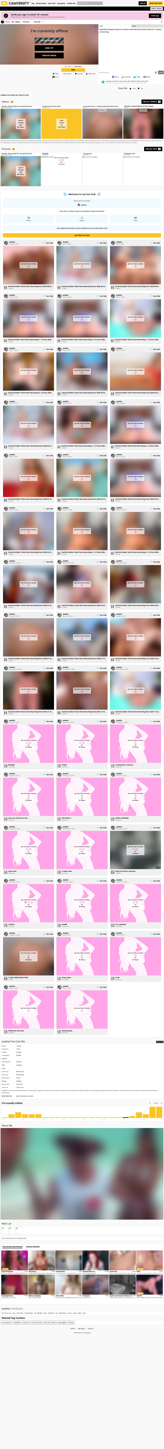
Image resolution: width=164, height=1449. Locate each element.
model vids (71, 3)
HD (35, 1313)
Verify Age (155, 16)
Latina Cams (22, 1238)
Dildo (79, 1313)
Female (18, 1052)
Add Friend (91, 74)
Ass (56, 1313)
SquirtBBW (62, 1323)
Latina (75, 1313)
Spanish (4, 1059)
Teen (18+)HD (36, 1323)
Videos (18, 22)
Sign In (143, 3)
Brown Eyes (20, 1075)
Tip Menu (68, 74)
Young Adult (28, 1313)
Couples (19, 1065)
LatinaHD (26, 1323)
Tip (73, 69)
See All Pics (153, 149)
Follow (57, 74)
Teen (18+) (20, 1313)
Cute (13, 1313)
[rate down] (139, 88)
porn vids (51, 3)
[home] (15, 3)
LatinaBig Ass (6, 1323)
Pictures (27, 22)
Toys (84, 1313)
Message (80, 74)
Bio (13, 22)
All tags (71, 1323)
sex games (61, 3)
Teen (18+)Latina (49, 1323)
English (18, 1055)
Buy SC (57, 77)
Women (19, 1062)
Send (161, 72)
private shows (41, 3)
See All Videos (151, 101)
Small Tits (19, 1084)
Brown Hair (20, 1072)
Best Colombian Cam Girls (24, 1096)
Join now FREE (156, 3)
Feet (45, 1313)
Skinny (4, 1081)
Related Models (33, 1247)
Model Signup (156, 9)
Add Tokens (78, 66)
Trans (3, 1068)
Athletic (18, 1081)
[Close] (162, 22)
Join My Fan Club (82, 235)
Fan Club (37, 22)
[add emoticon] (155, 72)
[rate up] (130, 88)
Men (3, 1065)
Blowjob (39, 1313)
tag (32, 3)
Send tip (49, 48)
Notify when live (49, 40)
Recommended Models (12, 1247)
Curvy (18, 1078)
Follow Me (160, 1042)
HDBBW (17, 1323)
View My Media (49, 55)
